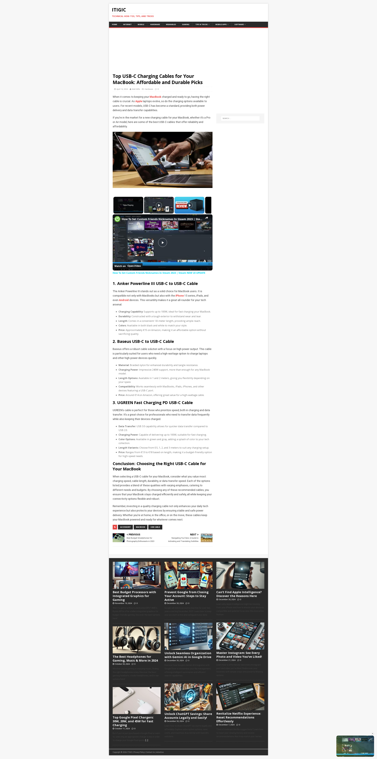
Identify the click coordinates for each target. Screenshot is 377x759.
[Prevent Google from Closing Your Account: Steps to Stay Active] (188, 587)
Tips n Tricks (201, 24)
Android (124, 300)
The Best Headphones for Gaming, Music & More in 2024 (135, 658)
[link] (117, 219)
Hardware (155, 24)
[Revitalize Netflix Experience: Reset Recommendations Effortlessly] (240, 708)
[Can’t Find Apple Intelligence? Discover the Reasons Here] (240, 587)
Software (239, 24)
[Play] (159, 205)
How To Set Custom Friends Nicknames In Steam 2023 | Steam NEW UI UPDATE (162, 219)
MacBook (155, 96)
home (114, 24)
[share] (206, 217)
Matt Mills (136, 89)
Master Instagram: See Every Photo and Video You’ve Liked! (239, 655)
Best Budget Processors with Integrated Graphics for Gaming (134, 596)
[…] (146, 740)
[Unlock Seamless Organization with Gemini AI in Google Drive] (188, 648)
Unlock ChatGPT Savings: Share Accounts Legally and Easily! (188, 716)
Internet (127, 24)
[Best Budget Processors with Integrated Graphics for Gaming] (137, 587)
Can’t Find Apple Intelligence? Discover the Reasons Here (239, 594)
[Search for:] (240, 118)
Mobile (141, 24)
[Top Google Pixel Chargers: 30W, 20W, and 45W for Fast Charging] (137, 712)
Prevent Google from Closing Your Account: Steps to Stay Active (186, 596)
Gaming (185, 24)
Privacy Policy (139, 752)
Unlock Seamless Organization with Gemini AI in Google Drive (187, 655)
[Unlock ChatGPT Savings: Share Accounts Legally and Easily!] (188, 709)
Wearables (171, 24)
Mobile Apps (221, 24)
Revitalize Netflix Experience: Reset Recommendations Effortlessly (238, 717)
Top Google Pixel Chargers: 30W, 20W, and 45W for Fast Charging (133, 721)
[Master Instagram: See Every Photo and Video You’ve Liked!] (240, 648)
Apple (138, 101)
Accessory (125, 527)
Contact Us (150, 752)
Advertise (160, 752)
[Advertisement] (188, 48)
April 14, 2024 (122, 89)
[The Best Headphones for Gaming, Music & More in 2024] (137, 651)
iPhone (180, 295)
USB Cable (155, 527)
